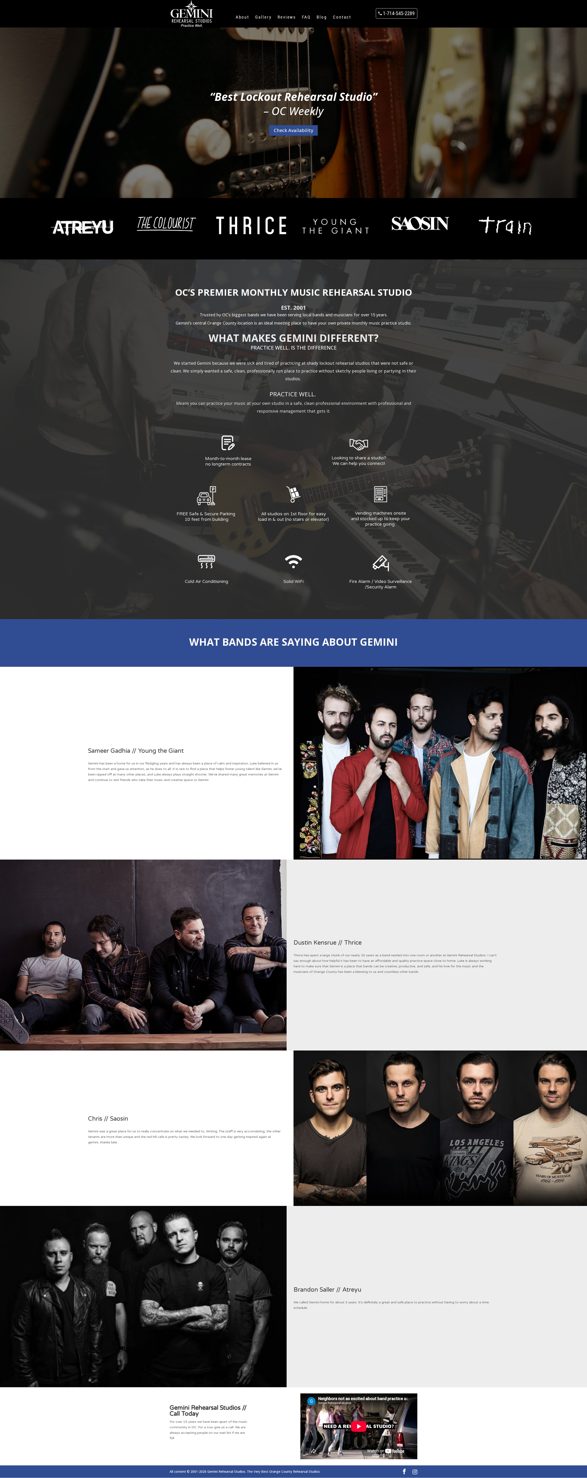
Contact (342, 17)
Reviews (287, 17)
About (242, 17)
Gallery (263, 17)
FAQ (306, 17)
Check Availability (293, 130)
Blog (322, 17)
